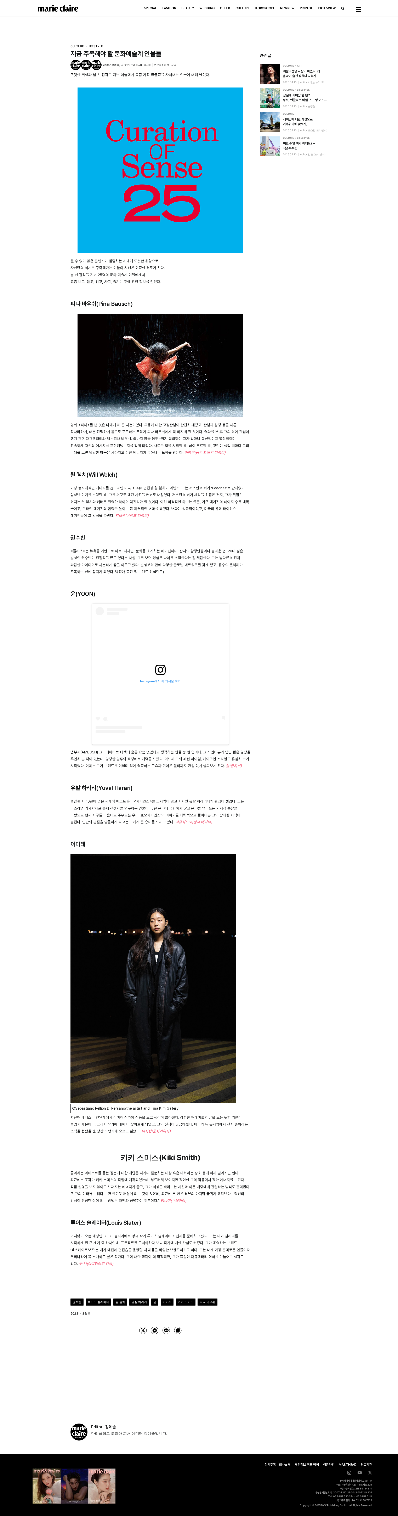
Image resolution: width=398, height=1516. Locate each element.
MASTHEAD (348, 1465)
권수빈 (77, 1302)
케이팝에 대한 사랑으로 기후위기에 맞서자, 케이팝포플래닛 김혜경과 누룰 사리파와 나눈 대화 (302, 121)
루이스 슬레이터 (98, 1302)
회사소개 (284, 1465)
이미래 (167, 1302)
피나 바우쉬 (207, 1302)
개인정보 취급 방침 (307, 1465)
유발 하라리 (139, 1302)
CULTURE (77, 46)
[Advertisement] (160, 1374)
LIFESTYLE (95, 46)
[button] (342, 8)
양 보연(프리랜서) (131, 65)
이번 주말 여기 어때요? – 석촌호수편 (299, 145)
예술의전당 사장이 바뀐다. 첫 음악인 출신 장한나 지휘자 (301, 73)
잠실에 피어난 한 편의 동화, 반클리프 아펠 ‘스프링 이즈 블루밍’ (303, 97)
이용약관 (329, 1465)
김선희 (147, 65)
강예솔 (115, 65)
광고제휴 (366, 1465)
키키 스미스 (185, 1302)
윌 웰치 (120, 1302)
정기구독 (270, 1465)
